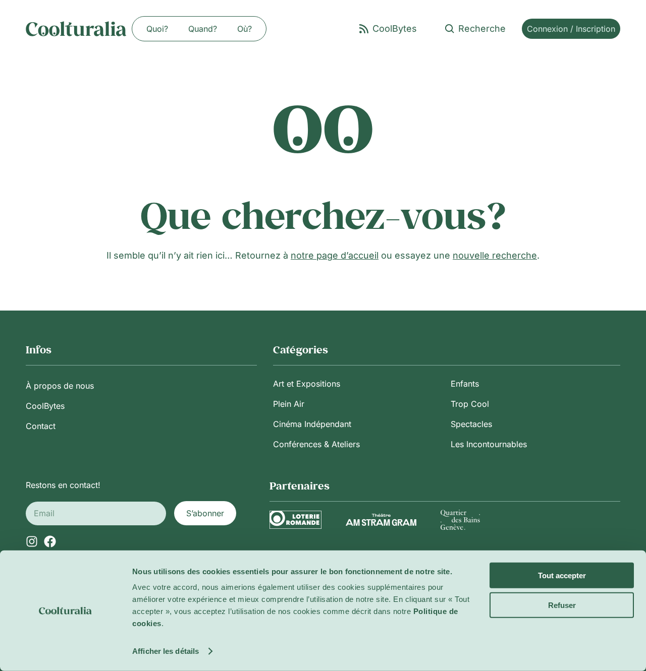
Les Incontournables (489, 444)
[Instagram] (32, 541)
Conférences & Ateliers (316, 444)
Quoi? (157, 29)
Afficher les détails (165, 651)
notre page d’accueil (335, 255)
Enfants (465, 384)
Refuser (562, 604)
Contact (41, 426)
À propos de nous (60, 386)
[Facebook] (50, 541)
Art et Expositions (306, 384)
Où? (244, 29)
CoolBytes (45, 406)
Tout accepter (562, 575)
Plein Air (288, 404)
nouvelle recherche (495, 255)
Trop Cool (470, 404)
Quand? (202, 29)
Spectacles (471, 424)
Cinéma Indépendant (312, 424)
